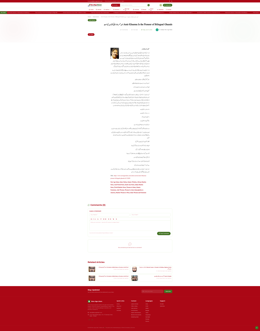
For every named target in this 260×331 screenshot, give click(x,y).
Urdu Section (96, 16)
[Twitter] (92, 319)
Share (91, 34)
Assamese (148, 314)
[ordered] (109, 219)
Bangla (147, 310)
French (147, 321)
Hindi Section (134, 310)
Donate (162, 304)
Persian (147, 319)
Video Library (134, 306)
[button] (98, 219)
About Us (119, 306)
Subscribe (168, 291)
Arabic (147, 308)
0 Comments (124, 29)
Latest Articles (134, 304)
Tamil (147, 312)
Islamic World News (136, 312)
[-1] (104, 219)
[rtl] (101, 219)
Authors (119, 308)
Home (89, 16)
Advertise (162, 306)
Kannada (148, 317)
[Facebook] (89, 319)
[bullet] (110, 219)
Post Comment (164, 233)
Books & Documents (136, 314)
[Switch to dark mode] (160, 5)
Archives (119, 310)
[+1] (106, 219)
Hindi (147, 306)
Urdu (147, 304)
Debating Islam (135, 317)
